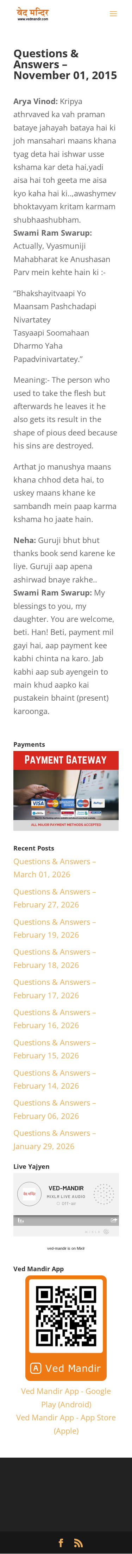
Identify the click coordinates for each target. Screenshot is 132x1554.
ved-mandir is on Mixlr (66, 1248)
